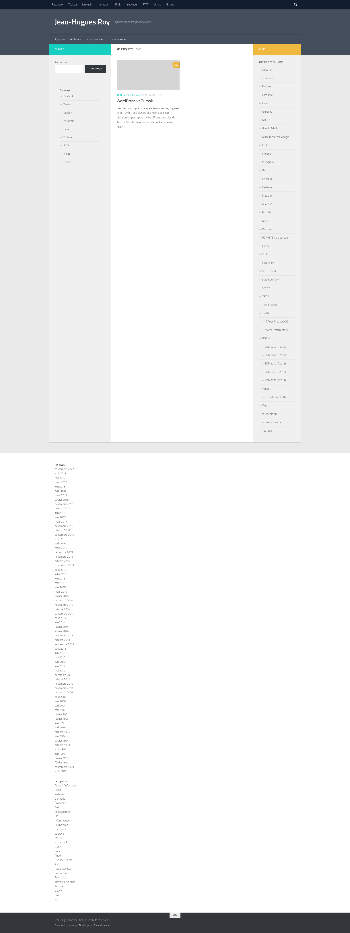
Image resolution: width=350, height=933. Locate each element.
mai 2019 (60, 477)
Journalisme (61, 825)
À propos (60, 39)
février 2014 (62, 626)
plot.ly (265, 246)
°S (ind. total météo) (276, 330)
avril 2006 (60, 701)
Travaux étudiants (65, 882)
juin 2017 (60, 513)
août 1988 (60, 771)
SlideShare (268, 262)
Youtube (132, 4)
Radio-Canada (63, 868)
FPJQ (57, 816)
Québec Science (64, 860)
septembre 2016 (64, 534)
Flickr (118, 4)
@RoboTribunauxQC (276, 321)
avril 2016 (60, 543)
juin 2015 (60, 578)
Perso (58, 851)
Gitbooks (267, 111)
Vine (264, 405)
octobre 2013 (62, 640)
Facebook (57, 4)
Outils (58, 846)
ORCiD (265, 220)
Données (60, 798)
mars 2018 (61, 495)
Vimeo (157, 4)
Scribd (265, 254)
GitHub (266, 120)
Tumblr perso (269, 304)
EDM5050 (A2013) (275, 372)
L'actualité (60, 829)
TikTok (266, 296)
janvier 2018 (62, 499)
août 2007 (60, 696)
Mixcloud (267, 204)
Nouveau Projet (63, 842)
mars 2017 (61, 521)
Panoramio (268, 229)
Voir (57, 895)
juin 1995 (60, 723)
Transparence (117, 39)
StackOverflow (270, 279)
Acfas (58, 790)
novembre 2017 (64, 504)
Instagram (104, 4)
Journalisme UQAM (276, 397)
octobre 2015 (62, 561)
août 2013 (60, 648)
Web (138, 95)
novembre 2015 (64, 556)
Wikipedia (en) (273, 422)
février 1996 (62, 718)
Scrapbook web (95, 39)
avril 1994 (60, 736)
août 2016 (60, 539)
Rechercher (61, 62)
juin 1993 (60, 753)
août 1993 (60, 749)
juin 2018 (60, 486)
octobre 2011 (62, 679)
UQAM (266, 338)
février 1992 (62, 762)
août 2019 (60, 473)
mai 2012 (60, 670)
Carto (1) (267, 69)
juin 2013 (60, 653)
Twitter (72, 4)
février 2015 (62, 596)
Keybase (267, 187)
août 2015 (60, 569)
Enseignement (63, 811)
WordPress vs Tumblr (135, 101)
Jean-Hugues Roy (82, 21)
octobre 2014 (62, 609)
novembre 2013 (64, 635)
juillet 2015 (61, 574)
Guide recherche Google (275, 137)
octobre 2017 (62, 508)
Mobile (59, 838)
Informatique (125, 95)
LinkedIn (87, 4)
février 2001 (62, 714)
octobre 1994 (62, 732)
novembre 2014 (64, 604)
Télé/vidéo (61, 877)
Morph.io (267, 212)
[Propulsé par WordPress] (80, 925)
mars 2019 (61, 482)
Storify (266, 288)
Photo (58, 855)
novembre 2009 (64, 688)
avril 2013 (60, 661)
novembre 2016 (64, 526)
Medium (267, 195)
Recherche (61, 873)
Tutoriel (59, 886)
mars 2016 (61, 548)
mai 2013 (60, 657)
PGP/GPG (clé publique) (275, 237)
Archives (75, 39)
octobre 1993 (62, 745)
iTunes (266, 170)
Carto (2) (269, 78)
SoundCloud (269, 271)
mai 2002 (60, 710)
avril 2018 (60, 491)
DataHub (267, 86)
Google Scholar (270, 128)
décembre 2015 (64, 552)
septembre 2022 (64, 469)
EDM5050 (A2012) (275, 380)
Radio (58, 864)
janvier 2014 (62, 631)
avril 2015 (60, 587)
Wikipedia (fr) (269, 414)
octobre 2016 (62, 530)
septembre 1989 (64, 767)
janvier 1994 (62, 740)
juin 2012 (60, 666)
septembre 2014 (64, 613)
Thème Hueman (102, 925)
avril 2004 (60, 705)
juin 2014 (60, 622)
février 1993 (62, 758)
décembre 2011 (64, 675)
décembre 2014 (64, 600)
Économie (60, 803)
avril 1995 (60, 727)
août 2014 (60, 618)
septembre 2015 (64, 565)
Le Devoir (60, 833)
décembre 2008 (64, 692)
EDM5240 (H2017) (275, 355)
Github (170, 4)
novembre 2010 (64, 683)
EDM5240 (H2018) (275, 346)
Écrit (57, 807)
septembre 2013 (64, 644)
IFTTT (145, 4)
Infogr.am (267, 153)
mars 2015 (61, 591)
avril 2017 (60, 517)
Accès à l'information (66, 785)
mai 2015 (60, 583)
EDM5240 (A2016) (275, 363)
